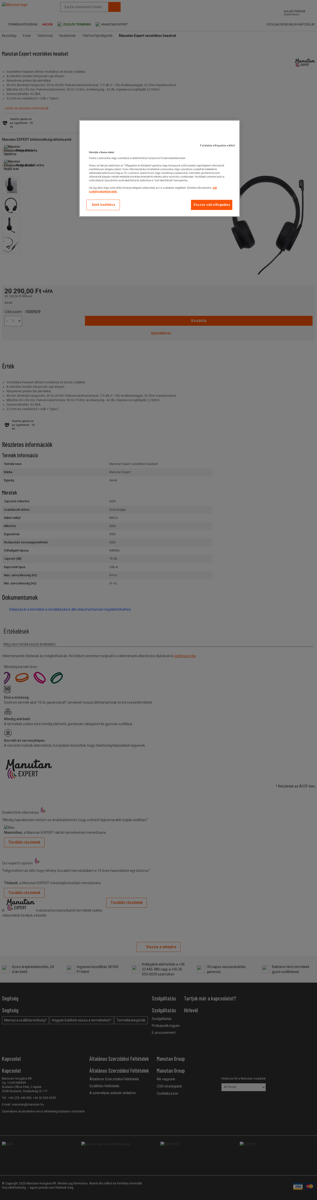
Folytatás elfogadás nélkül (217, 145)
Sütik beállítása (103, 205)
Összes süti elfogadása (211, 205)
